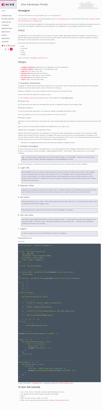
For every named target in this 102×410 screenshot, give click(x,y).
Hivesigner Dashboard (29, 98)
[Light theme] (5, 49)
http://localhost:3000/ (62, 400)
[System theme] (11, 49)
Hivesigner (34, 19)
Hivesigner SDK (37, 383)
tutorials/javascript (63, 19)
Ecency (34, 114)
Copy (97, 245)
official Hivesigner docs (66, 383)
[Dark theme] (8, 49)
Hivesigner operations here (39, 58)
